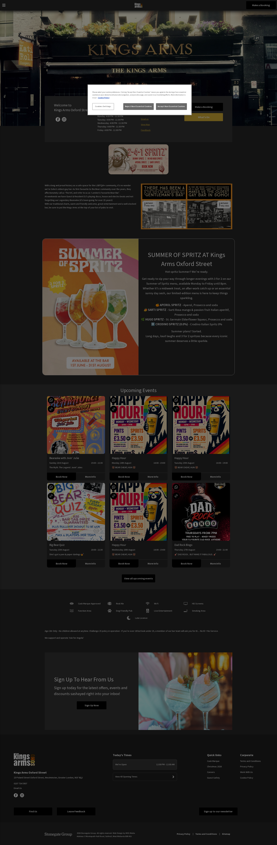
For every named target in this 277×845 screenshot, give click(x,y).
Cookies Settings (103, 106)
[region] (140, 99)
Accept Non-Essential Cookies (171, 106)
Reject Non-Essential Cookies (138, 106)
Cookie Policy (103, 98)
